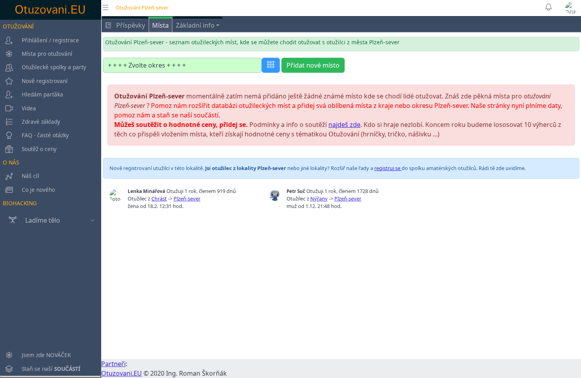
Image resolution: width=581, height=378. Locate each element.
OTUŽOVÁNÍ (18, 26)
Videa (29, 108)
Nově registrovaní (45, 81)
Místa (160, 25)
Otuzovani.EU (121, 373)
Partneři (113, 363)
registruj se (388, 168)
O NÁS (11, 162)
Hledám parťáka (42, 94)
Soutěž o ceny (39, 149)
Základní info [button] (195, 25)
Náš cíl (30, 176)
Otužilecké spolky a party (54, 67)
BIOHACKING (20, 203)
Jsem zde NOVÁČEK (46, 355)
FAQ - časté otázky (45, 135)
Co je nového (38, 189)
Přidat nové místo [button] (313, 65)
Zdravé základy (41, 121)
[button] (571, 8)
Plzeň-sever (187, 198)
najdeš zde (344, 124)
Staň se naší (51, 368)
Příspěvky (130, 25)
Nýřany (319, 198)
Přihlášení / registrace (50, 40)
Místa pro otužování (47, 53)
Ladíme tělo (42, 220)
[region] (50, 198)
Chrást (159, 198)
